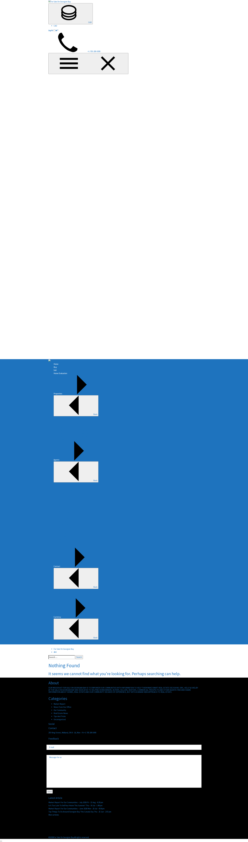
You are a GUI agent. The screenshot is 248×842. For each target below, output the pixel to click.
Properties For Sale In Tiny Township (73, 433)
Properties (58, 393)
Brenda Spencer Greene (68, 505)
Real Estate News (61, 713)
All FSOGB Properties (67, 418)
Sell (55, 370)
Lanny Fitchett (65, 502)
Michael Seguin (65, 499)
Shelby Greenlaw (65, 490)
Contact (57, 566)
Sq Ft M (53, 30)
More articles (53, 815)
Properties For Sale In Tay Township (73, 436)
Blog (61, 593)
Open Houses (64, 421)
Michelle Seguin (65, 527)
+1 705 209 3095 (90, 732)
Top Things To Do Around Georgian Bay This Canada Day (71, 811)
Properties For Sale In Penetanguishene (75, 430)
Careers (62, 546)
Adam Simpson (64, 536)
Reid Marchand (65, 493)
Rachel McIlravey (65, 518)
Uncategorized (60, 719)
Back (95, 414)
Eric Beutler (63, 484)
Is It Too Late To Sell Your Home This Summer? (67, 805)
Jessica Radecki (65, 509)
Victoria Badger (65, 512)
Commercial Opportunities (69, 439)
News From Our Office (62, 707)
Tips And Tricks (60, 716)
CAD (90, 22)
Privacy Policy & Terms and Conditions (74, 596)
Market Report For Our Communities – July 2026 (67, 802)
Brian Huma (63, 521)
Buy (55, 367)
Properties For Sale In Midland (71, 424)
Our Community (60, 710)
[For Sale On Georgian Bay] (59, 1)
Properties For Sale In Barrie (70, 427)
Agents (56, 460)
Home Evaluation (60, 373)
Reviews (62, 590)
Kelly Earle (63, 487)
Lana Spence (64, 515)
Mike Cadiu (63, 540)
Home (56, 364)
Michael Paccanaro (66, 530)
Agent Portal (64, 543)
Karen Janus (64, 496)
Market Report (59, 704)
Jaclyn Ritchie (64, 533)
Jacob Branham (65, 524)
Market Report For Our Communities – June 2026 (68, 808)
